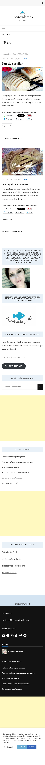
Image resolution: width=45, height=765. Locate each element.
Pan (25, 59)
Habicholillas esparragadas (13, 456)
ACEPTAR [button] (21, 747)
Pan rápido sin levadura (15, 184)
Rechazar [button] (32, 747)
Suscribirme (13, 366)
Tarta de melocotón (10, 483)
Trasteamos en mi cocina (13, 565)
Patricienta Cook (9, 552)
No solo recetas (9, 572)
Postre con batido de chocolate (15, 472)
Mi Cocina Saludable (11, 559)
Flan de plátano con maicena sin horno (18, 462)
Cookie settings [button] (9, 747)
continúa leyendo (11, 139)
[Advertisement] (22, 418)
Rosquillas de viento (10, 467)
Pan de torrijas (12, 63)
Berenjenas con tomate (12, 478)
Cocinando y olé (23, 17)
